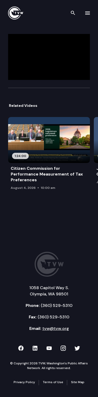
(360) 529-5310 (56, 305)
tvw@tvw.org (55, 328)
